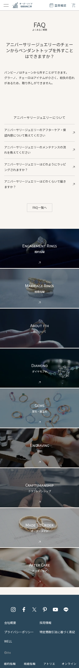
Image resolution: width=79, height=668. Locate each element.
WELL (8, 641)
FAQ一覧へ (39, 207)
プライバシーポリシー (19, 632)
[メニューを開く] (6, 5)
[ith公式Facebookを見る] (24, 609)
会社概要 (10, 623)
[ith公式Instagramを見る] (13, 609)
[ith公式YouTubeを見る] (55, 609)
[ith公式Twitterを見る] (34, 609)
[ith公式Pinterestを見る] (45, 609)
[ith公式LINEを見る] (66, 609)
